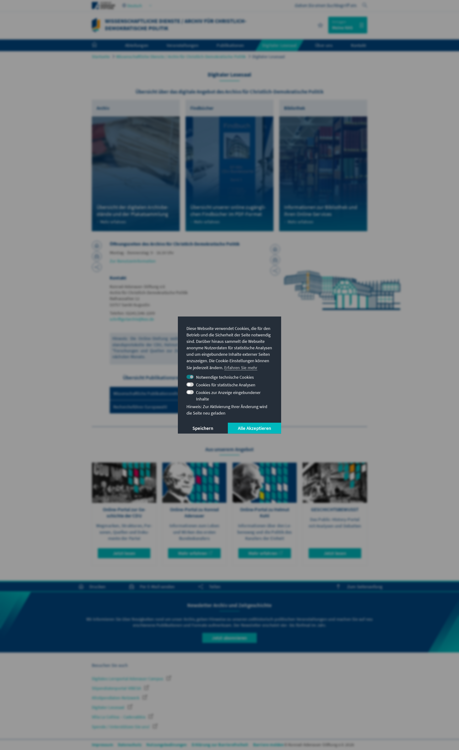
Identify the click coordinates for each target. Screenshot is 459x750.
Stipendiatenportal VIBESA (117, 688)
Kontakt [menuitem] (358, 45)
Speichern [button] (202, 428)
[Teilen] (97, 267)
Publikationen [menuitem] (230, 45)
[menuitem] (99, 45)
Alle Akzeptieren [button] (254, 428)
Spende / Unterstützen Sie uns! (121, 726)
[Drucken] (97, 245)
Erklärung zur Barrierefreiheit (220, 744)
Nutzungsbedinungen (166, 744)
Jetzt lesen (124, 553)
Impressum (102, 744)
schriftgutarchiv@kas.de (132, 319)
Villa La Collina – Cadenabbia (119, 717)
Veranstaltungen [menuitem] (182, 45)
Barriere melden (268, 744)
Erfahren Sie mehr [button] (240, 367)
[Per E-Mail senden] (97, 256)
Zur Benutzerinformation (133, 261)
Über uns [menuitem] (324, 45)
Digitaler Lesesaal (268, 56)
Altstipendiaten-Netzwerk (116, 698)
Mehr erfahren (192, 553)
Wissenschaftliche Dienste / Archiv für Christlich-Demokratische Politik (181, 56)
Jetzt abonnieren (229, 638)
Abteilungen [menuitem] (136, 45)
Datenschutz (130, 744)
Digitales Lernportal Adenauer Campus (128, 678)
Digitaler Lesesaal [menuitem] (279, 45)
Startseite (101, 56)
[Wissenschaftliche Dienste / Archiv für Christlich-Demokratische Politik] (96, 24)
